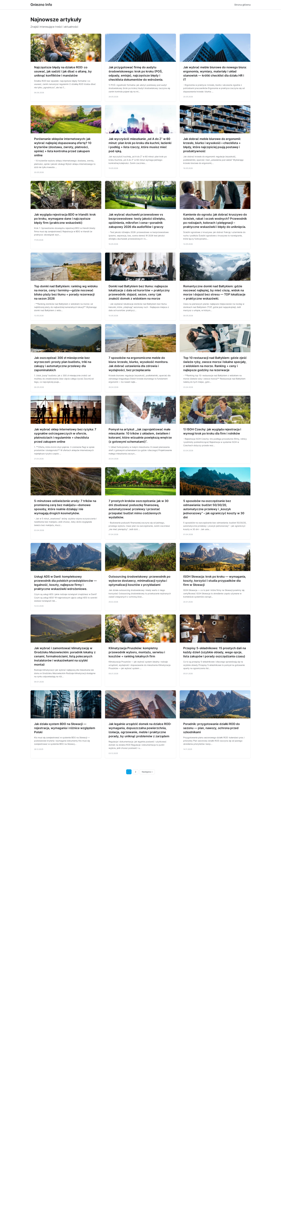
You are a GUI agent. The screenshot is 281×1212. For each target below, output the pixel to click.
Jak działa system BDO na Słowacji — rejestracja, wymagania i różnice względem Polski (64, 728)
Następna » (147, 772)
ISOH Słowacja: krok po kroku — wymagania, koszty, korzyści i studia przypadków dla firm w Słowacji (214, 581)
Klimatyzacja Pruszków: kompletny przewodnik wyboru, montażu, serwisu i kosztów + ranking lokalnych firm (137, 652)
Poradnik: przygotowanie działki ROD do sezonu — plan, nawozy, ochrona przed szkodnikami (211, 728)
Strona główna (242, 4)
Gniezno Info (41, 4)
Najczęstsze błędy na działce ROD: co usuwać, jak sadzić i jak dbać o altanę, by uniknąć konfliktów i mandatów (63, 71)
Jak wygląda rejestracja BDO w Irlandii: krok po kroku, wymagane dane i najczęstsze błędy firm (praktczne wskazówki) (65, 218)
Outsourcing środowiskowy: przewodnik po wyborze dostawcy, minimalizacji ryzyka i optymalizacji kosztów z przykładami (139, 581)
